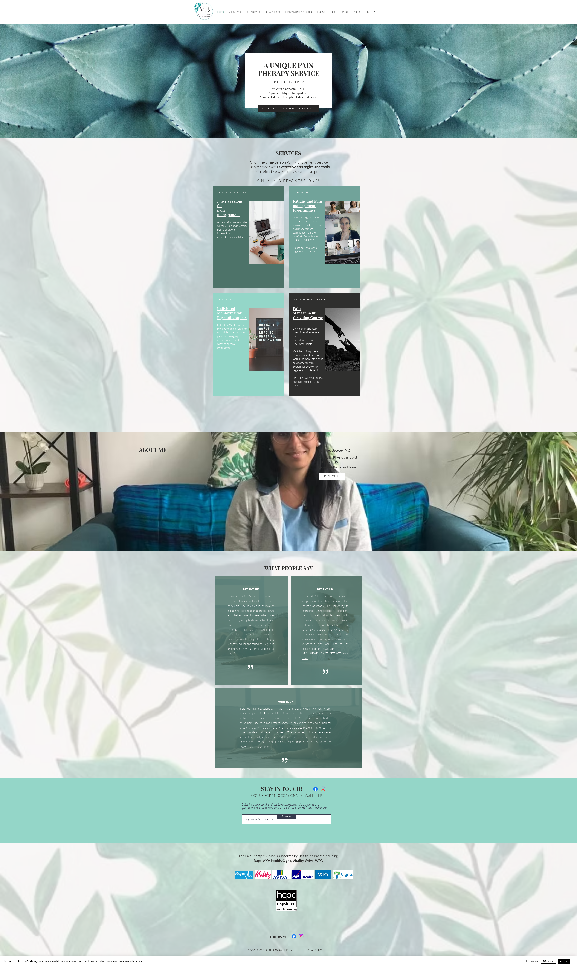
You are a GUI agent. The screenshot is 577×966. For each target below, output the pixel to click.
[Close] (573, 961)
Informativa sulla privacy (130, 961)
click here (262, 746)
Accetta (563, 961)
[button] (272, 12)
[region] (248, 237)
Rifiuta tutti (548, 961)
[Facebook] (315, 789)
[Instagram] (323, 789)
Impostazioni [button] (532, 961)
